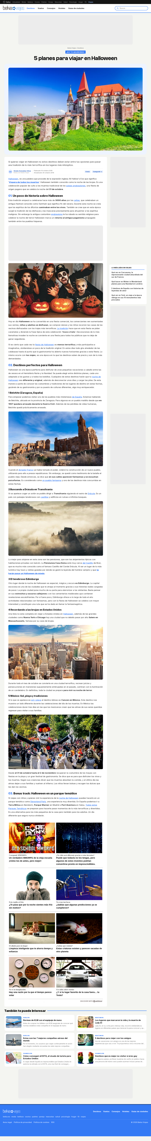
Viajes (90, 2)
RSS (52, 1122)
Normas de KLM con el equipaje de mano (42, 1020)
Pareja (50, 2)
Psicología (73, 2)
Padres (44, 2)
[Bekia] (6, 2)
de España (77, 397)
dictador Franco (26, 470)
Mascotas (58, 2)
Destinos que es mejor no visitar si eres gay (116, 1056)
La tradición (62, 328)
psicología (65, 1117)
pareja (41, 1117)
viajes (83, 1117)
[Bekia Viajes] (13, 8)
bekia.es (6, 1117)
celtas (77, 200)
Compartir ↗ (97, 172)
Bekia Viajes (71, 48)
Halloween (13, 179)
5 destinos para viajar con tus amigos (113, 1038)
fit (78, 1117)
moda (13, 1117)
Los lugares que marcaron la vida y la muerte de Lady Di (118, 1021)
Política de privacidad (23, 1122)
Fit (85, 2)
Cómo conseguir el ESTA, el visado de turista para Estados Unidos (47, 1057)
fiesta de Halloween (44, 344)
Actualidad (16, 2)
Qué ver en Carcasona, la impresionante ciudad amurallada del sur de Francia (127, 274)
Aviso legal (7, 1122)
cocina (28, 1117)
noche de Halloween (68, 798)
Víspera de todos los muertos (24, 182)
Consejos (51, 8)
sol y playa (36, 700)
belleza (20, 1117)
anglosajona (57, 214)
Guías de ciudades (76, 8)
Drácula (91, 493)
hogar (73, 1117)
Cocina (37, 2)
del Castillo (88, 563)
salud (57, 1117)
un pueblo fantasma (51, 480)
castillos (44, 497)
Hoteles (61, 8)
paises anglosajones (75, 186)
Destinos (31, 8)
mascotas (50, 1117)
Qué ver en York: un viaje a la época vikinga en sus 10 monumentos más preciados (126, 297)
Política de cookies (41, 1122)
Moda (24, 2)
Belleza (30, 2)
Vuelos (41, 8)
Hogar (81, 2)
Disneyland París (38, 801)
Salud (65, 2)
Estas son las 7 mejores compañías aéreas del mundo (45, 1039)
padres (35, 1117)
